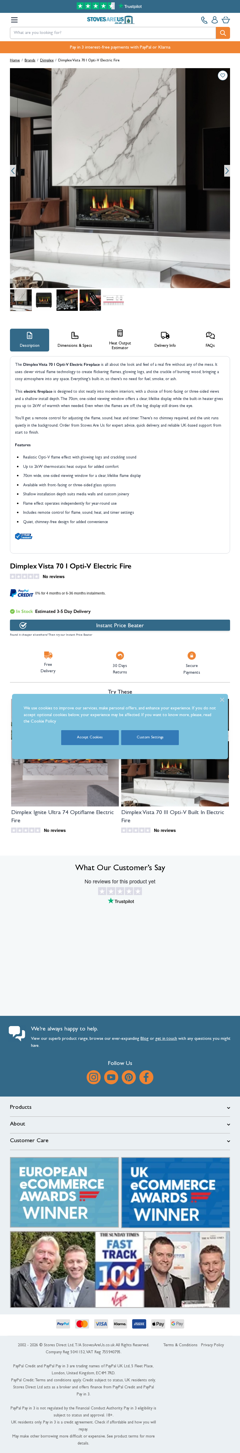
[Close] (222, 699)
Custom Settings (150, 738)
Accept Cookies (90, 738)
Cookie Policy (43, 722)
